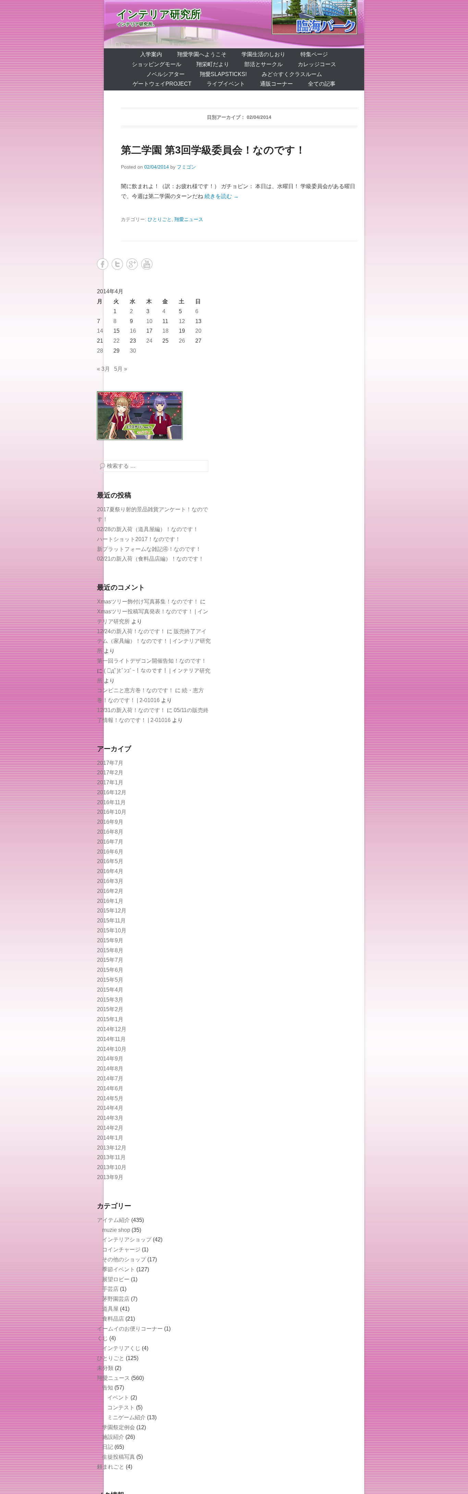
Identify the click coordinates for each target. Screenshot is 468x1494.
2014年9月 (110, 1059)
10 (149, 321)
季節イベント (118, 1269)
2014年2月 (110, 1128)
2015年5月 (110, 980)
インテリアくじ (121, 1348)
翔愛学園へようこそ (201, 54)
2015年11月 (111, 920)
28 (100, 351)
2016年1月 (110, 901)
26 (182, 341)
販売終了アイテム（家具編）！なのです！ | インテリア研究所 (154, 641)
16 (133, 331)
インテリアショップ (126, 1239)
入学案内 (151, 54)
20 (198, 331)
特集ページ (314, 54)
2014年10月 (111, 1049)
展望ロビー (116, 1279)
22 (116, 341)
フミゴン (186, 167)
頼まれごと (110, 1467)
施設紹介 (113, 1437)
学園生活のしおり (263, 54)
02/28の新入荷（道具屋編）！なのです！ (147, 529)
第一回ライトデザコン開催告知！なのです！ (152, 661)
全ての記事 (321, 84)
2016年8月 (110, 832)
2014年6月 (110, 1088)
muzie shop (116, 1230)
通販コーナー (276, 84)
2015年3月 (110, 1000)
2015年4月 (110, 990)
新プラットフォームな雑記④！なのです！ (149, 549)
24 (149, 341)
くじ (102, 1338)
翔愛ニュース (188, 219)
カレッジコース (317, 64)
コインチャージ (121, 1249)
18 (165, 331)
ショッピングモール (156, 64)
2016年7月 (110, 842)
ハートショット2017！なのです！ (139, 539)
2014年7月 (110, 1078)
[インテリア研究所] (234, 24)
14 (100, 331)
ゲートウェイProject (162, 84)
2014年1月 (110, 1138)
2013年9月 (110, 1177)
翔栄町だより (212, 64)
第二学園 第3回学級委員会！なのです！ (213, 150)
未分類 (105, 1368)
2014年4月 (110, 1108)
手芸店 (110, 1289)
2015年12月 (111, 911)
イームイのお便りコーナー (130, 1329)
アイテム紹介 (113, 1220)
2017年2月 (110, 772)
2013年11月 (111, 1157)
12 (182, 321)
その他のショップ (124, 1259)
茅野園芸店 (116, 1299)
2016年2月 (110, 891)
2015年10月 (111, 930)
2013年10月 (111, 1167)
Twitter (117, 264)
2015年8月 (110, 950)
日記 (107, 1447)
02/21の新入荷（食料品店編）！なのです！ (150, 559)
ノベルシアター (165, 74)
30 (133, 351)
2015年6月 (110, 970)
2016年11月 (111, 802)
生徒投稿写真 (118, 1457)
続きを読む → (222, 196)
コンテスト (121, 1407)
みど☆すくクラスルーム (292, 74)
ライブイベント (226, 84)
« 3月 (103, 369)
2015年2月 (110, 1009)
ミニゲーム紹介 (126, 1417)
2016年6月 (110, 852)
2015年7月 (110, 960)
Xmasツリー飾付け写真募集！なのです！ (148, 601)
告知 (107, 1388)
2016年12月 (111, 792)
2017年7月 (110, 763)
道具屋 (110, 1309)
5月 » (120, 369)
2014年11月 (111, 1039)
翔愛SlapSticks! (223, 74)
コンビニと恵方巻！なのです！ (135, 690)
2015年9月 (110, 940)
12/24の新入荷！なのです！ (131, 631)
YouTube (146, 264)
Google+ (132, 264)
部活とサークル (263, 64)
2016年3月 (110, 881)
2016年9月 (110, 822)
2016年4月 (110, 871)
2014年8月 (110, 1068)
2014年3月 (110, 1118)
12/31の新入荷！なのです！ (131, 710)
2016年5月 (110, 861)
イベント (118, 1397)
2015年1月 (110, 1019)
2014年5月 (110, 1098)
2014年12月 (111, 1029)
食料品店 (113, 1319)
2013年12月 (111, 1148)
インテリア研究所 (159, 14)
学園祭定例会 (118, 1427)
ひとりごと (160, 219)
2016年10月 (111, 812)
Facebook (102, 264)
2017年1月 (110, 782)
